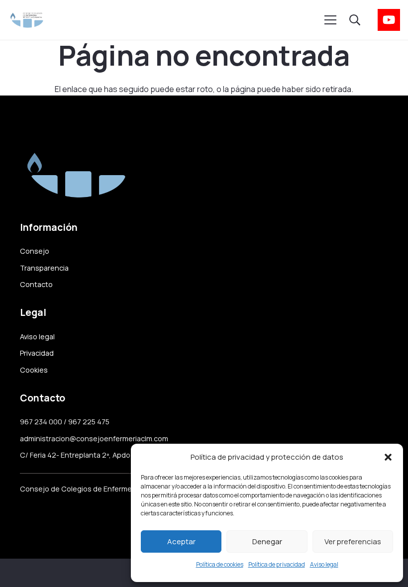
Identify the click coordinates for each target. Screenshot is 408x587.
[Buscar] (354, 20)
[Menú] (330, 19)
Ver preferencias (352, 541)
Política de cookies (219, 564)
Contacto (36, 284)
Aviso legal (324, 564)
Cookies (34, 370)
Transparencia (44, 268)
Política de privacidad (276, 564)
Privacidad (37, 353)
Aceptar (181, 541)
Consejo (34, 251)
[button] (388, 457)
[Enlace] (27, 20)
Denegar (267, 541)
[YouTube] (389, 20)
